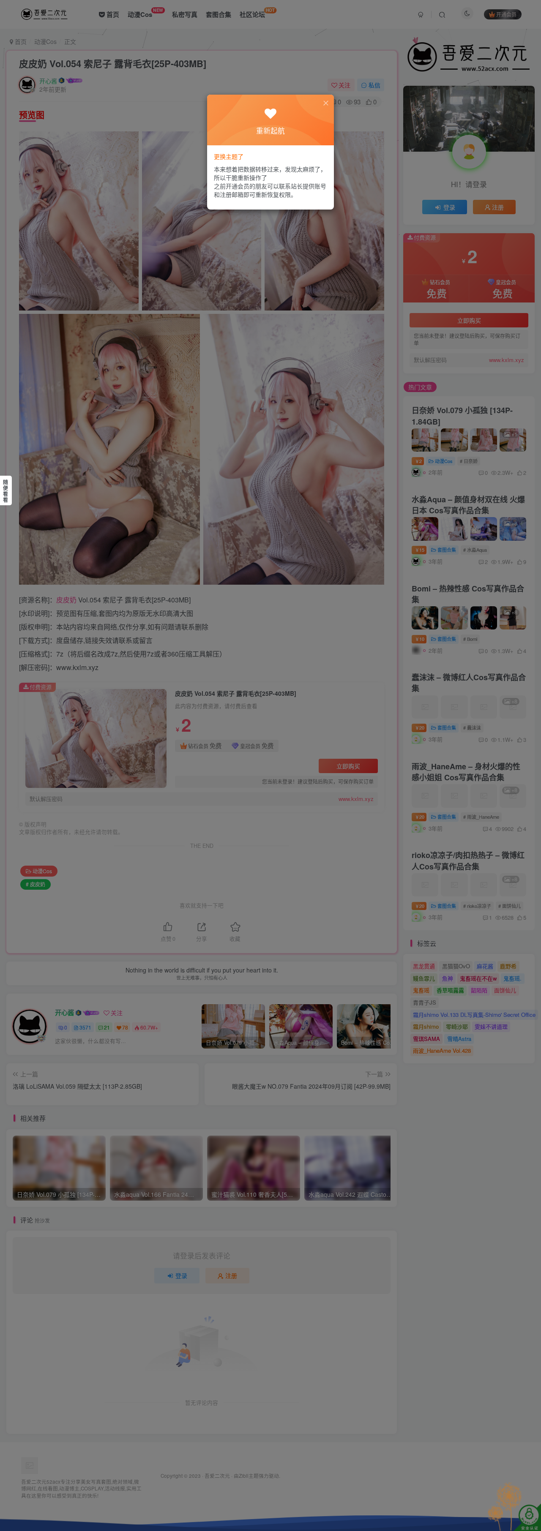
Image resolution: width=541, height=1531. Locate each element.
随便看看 (5, 491)
